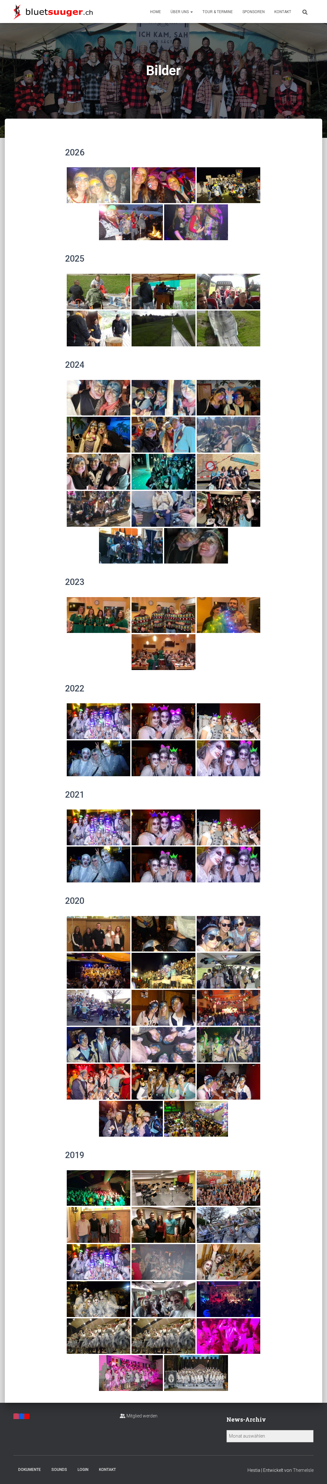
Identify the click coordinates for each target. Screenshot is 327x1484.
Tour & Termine (217, 12)
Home (155, 12)
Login (83, 1469)
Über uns (180, 12)
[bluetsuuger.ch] (53, 12)
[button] (191, 12)
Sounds (59, 1469)
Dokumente (29, 1469)
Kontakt (282, 12)
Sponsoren (253, 12)
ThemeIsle (303, 1470)
